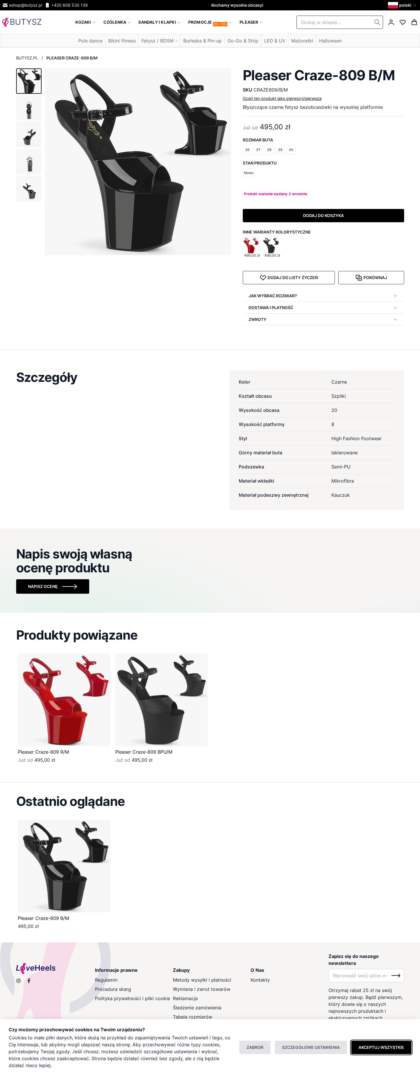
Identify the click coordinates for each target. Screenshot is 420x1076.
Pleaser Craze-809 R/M (43, 752)
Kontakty (260, 980)
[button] (403, 5)
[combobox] (339, 22)
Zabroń (255, 1047)
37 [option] (258, 149)
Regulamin (106, 980)
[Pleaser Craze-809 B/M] (64, 866)
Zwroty (257, 319)
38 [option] (269, 149)
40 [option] (291, 149)
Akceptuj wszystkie (381, 1047)
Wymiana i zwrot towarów (201, 989)
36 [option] (247, 149)
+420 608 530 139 (69, 5)
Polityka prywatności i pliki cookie (132, 998)
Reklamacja (185, 998)
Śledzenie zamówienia (197, 1007)
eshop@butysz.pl (25, 5)
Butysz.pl (27, 57)
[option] (251, 245)
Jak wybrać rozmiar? (273, 295)
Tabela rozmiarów (192, 1017)
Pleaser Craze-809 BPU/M (143, 752)
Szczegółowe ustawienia (311, 1047)
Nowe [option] (248, 173)
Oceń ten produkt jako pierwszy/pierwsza (282, 98)
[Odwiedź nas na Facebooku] (29, 980)
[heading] (210, 377)
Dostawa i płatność (271, 307)
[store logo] (21, 22)
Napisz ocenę (43, 586)
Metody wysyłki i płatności (202, 980)
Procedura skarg (113, 989)
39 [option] (280, 149)
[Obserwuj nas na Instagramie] (18, 980)
